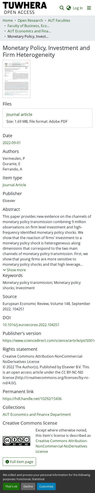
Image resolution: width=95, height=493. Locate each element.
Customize (46, 486)
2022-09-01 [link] (12, 142)
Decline (28, 486)
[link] (47, 114)
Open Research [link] (30, 20)
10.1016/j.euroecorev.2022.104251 (31, 324)
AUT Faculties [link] (59, 20)
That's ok (11, 486)
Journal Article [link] (14, 184)
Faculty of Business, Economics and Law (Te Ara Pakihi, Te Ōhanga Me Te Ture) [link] (30, 25)
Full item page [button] (21, 461)
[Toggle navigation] (89, 8)
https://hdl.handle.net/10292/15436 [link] (32, 398)
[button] (25, 8)
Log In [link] (78, 8)
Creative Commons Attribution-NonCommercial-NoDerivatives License (62, 446)
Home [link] (8, 20)
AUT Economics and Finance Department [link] (30, 31)
